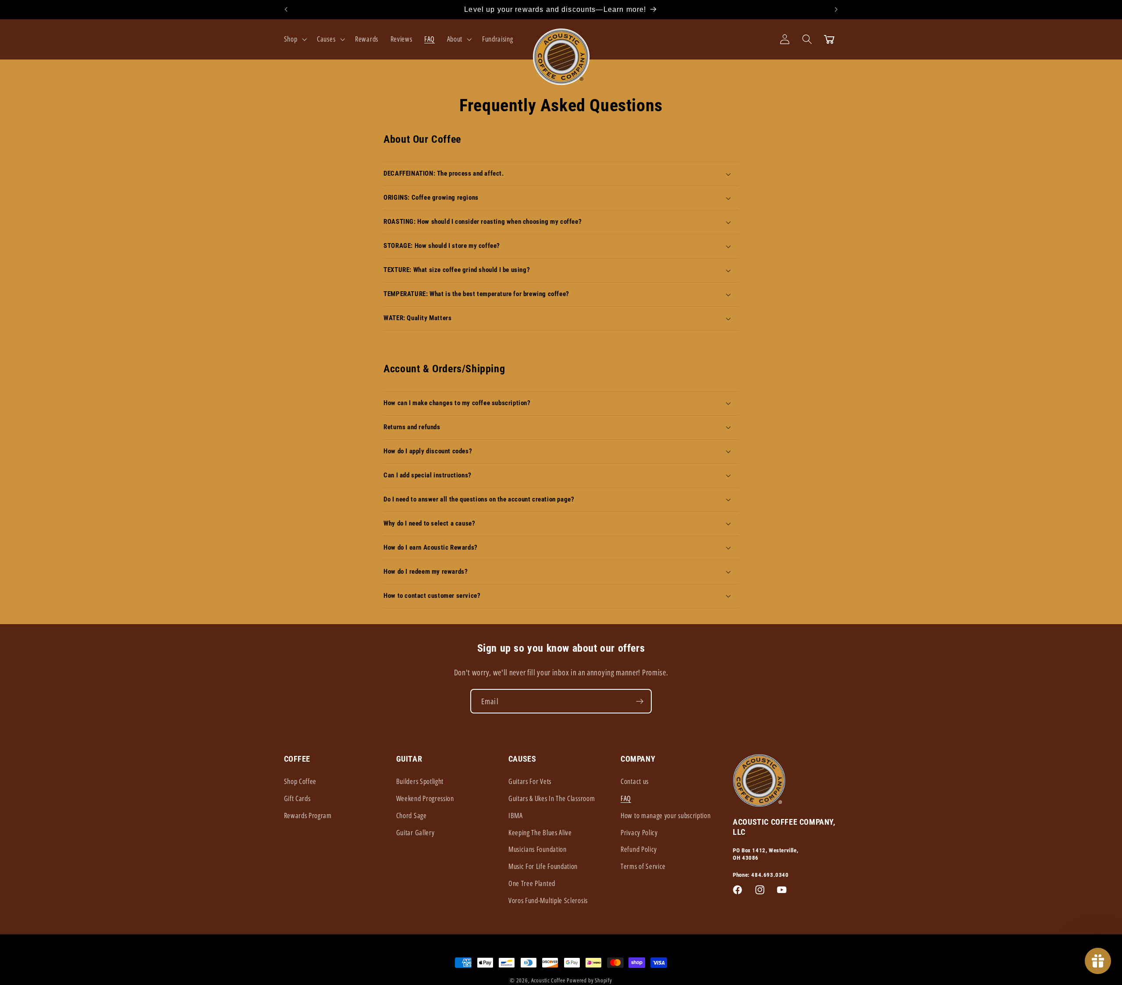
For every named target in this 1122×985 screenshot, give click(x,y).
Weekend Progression (425, 798)
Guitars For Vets (529, 781)
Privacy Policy (639, 832)
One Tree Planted (531, 883)
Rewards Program (308, 815)
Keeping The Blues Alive (540, 832)
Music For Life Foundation (543, 866)
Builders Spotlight (420, 781)
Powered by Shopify (589, 980)
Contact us (635, 781)
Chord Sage (411, 815)
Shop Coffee (300, 781)
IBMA (515, 815)
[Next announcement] (836, 9)
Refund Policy (639, 849)
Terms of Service (643, 866)
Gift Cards (297, 798)
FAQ (626, 798)
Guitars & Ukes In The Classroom (551, 798)
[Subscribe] (639, 701)
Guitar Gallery (415, 832)
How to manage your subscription (665, 815)
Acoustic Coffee (548, 980)
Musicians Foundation (537, 849)
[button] (294, 38)
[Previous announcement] (285, 9)
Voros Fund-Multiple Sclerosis (548, 900)
